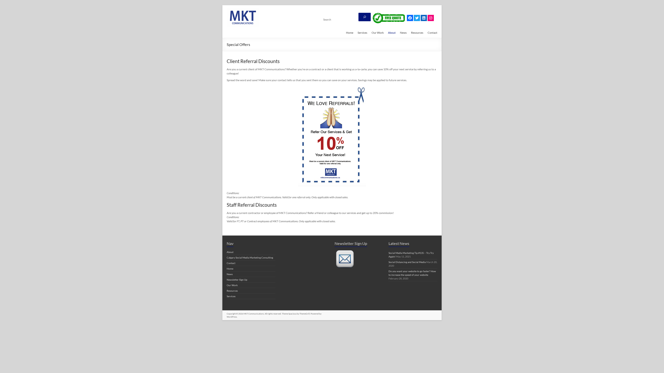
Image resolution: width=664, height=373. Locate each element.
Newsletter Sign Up (237, 279)
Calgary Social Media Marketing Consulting (250, 257)
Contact (432, 32)
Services (362, 32)
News (403, 32)
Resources (417, 32)
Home (349, 32)
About (392, 32)
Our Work (378, 32)
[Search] (364, 17)
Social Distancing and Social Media (407, 262)
